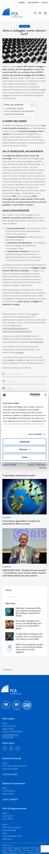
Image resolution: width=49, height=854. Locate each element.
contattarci (19, 352)
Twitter (19, 360)
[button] (40, 12)
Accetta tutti (25, 442)
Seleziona (23, 449)
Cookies (22, 853)
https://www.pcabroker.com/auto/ (17, 331)
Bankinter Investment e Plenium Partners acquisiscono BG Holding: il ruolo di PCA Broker (28, 612)
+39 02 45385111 (10, 799)
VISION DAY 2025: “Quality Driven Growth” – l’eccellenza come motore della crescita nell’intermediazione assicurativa (24, 573)
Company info (28, 850)
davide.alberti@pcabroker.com (14, 328)
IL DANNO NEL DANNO (14, 108)
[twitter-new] (4, 748)
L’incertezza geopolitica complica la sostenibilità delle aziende (21, 522)
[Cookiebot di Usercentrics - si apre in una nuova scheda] (30, 394)
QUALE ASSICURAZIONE (14, 114)
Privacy (14, 853)
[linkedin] (11, 748)
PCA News (24, 26)
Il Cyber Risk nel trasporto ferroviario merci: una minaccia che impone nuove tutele (29, 636)
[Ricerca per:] (24, 596)
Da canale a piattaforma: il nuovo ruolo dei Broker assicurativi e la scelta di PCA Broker (29, 625)
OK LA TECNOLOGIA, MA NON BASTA (19, 111)
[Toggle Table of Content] (31, 105)
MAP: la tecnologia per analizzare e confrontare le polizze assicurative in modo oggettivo (30, 648)
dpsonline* (38, 853)
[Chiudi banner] (45, 395)
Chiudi (24, 457)
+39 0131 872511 (9, 774)
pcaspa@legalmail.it (10, 734)
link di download (36, 342)
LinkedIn (11, 360)
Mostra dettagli (35, 434)
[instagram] (17, 748)
